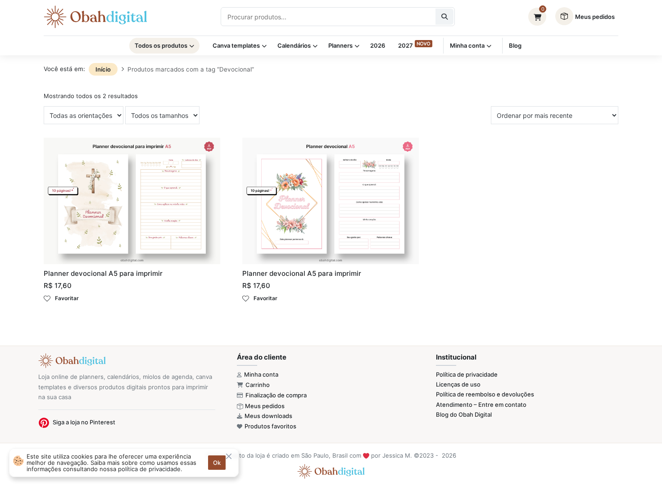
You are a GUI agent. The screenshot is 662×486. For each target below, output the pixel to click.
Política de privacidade (467, 374)
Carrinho (257, 384)
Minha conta (467, 45)
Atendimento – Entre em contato (481, 404)
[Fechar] (228, 456)
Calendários (294, 45)
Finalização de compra (276, 395)
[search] (444, 17)
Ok (217, 462)
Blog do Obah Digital (464, 414)
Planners (340, 45)
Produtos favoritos (270, 426)
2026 (377, 45)
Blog (515, 45)
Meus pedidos (265, 406)
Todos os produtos (161, 45)
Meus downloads (268, 415)
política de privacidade (149, 468)
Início (103, 69)
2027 (405, 45)
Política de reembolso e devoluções (485, 394)
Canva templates (236, 45)
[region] (124, 462)
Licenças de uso (458, 384)
